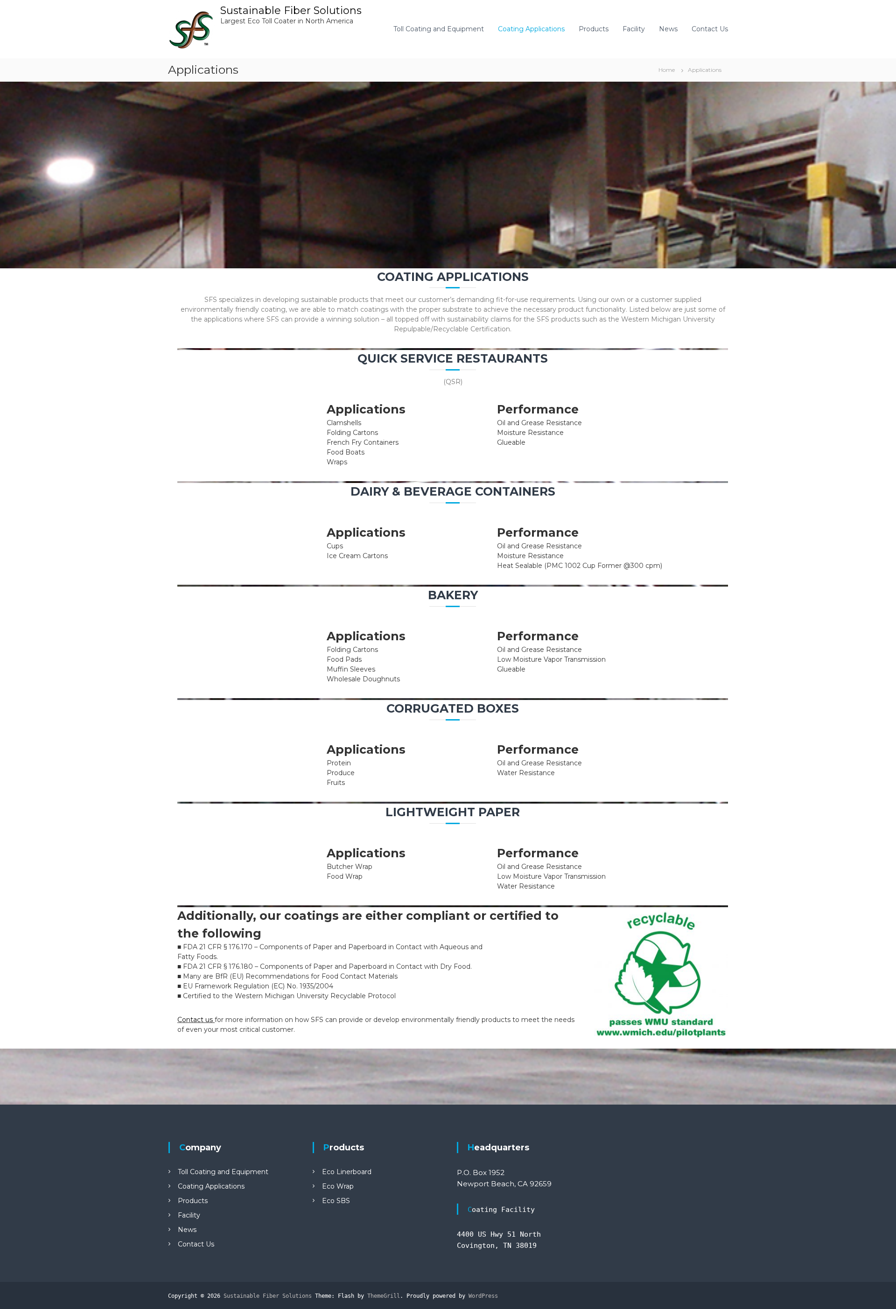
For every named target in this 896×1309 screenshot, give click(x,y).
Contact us (195, 1019)
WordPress (483, 1296)
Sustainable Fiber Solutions (291, 10)
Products (594, 29)
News (668, 29)
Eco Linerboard (346, 1172)
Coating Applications (531, 29)
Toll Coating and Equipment (438, 29)
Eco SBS (336, 1201)
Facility (634, 29)
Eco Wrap (338, 1186)
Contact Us (710, 29)
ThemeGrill (383, 1296)
